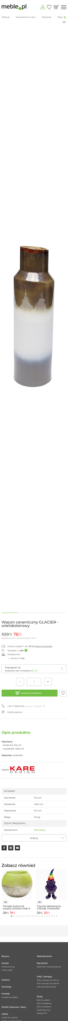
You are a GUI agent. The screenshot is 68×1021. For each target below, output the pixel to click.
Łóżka (5, 1014)
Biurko (5, 956)
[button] (62, 693)
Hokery (6, 979)
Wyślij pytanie (14, 712)
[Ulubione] (49, 7)
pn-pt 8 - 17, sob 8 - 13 (26, 706)
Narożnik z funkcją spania (49, 967)
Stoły (40, 996)
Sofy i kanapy (44, 976)
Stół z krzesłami (44, 1006)
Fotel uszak (7, 970)
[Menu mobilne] (63, 7)
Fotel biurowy (8, 967)
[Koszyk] (56, 7)
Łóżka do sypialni (10, 1017)
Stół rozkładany (44, 1003)
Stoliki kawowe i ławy (14, 1007)
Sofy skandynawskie (46, 986)
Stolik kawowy (44, 1010)
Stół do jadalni (43, 1000)
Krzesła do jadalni (10, 997)
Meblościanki (44, 956)
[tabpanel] (17, 892)
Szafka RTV (42, 1013)
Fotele (5, 963)
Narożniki (42, 963)
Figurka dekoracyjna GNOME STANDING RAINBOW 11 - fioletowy (51, 907)
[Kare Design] (22, 769)
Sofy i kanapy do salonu (48, 980)
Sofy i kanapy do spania (48, 983)
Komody (6, 986)
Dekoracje (40, 830)
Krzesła (6, 993)
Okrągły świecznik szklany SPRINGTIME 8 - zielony (16, 907)
